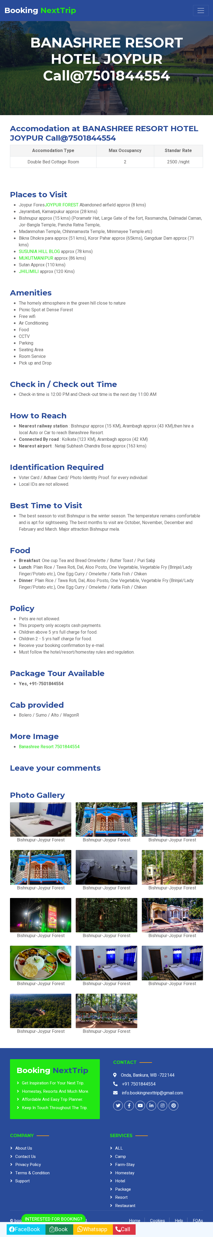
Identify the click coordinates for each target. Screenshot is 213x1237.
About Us (23, 1148)
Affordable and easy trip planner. (52, 1099)
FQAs (198, 1221)
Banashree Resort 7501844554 (49, 746)
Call (125, 1229)
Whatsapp (95, 1229)
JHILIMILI (29, 271)
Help (179, 1221)
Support (22, 1181)
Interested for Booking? (53, 1219)
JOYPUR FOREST (62, 205)
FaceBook (27, 1229)
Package (123, 1189)
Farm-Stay (125, 1165)
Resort (121, 1197)
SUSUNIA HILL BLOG (40, 251)
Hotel (120, 1181)
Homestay (124, 1173)
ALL (119, 1148)
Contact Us (25, 1156)
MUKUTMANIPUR (36, 258)
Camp (120, 1156)
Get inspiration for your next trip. (53, 1083)
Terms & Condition (32, 1173)
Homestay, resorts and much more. (55, 1091)
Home (134, 1221)
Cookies (157, 1221)
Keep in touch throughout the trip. (55, 1108)
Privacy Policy (28, 1165)
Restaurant (125, 1206)
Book (61, 1229)
